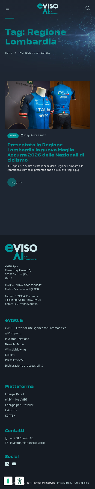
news (13, 135)
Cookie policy (81, 482)
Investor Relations (17, 339)
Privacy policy (64, 482)
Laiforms (11, 410)
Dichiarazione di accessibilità (24, 366)
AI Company (13, 333)
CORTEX (10, 416)
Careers (10, 355)
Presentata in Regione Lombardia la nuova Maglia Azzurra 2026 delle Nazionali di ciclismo (45, 152)
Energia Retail (14, 394)
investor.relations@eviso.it (27, 443)
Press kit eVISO (14, 360)
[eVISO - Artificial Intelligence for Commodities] (47, 8)
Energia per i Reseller (19, 405)
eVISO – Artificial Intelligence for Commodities (35, 328)
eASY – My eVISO (16, 399)
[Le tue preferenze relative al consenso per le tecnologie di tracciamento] (8, 481)
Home (8, 52)
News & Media (14, 344)
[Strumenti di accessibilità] (19, 481)
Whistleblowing (15, 349)
